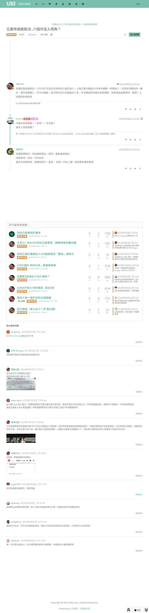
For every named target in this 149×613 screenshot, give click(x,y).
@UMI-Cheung (13, 336)
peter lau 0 (16, 400)
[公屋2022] (12, 267)
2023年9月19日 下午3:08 (128, 232)
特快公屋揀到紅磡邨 (29, 232)
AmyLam (15, 541)
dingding (15, 332)
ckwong (19, 119)
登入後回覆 (134, 34)
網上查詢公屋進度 (72, 24)
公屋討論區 (24, 3)
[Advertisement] (75, 60)
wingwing (16, 522)
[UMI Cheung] (12, 234)
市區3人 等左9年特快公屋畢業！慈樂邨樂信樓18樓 (46, 242)
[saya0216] (116, 287)
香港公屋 (15, 369)
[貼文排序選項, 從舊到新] (125, 35)
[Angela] (116, 297)
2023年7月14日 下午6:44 (128, 254)
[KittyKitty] (116, 309)
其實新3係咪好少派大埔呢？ (33, 276)
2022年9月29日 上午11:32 (38, 291)
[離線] (11, 86)
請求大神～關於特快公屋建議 (34, 297)
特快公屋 (12, 34)
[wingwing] (8, 522)
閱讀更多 (139, 342)
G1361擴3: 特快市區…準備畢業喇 (36, 265)
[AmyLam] (8, 540)
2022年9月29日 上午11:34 (128, 276)
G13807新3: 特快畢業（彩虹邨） (36, 287)
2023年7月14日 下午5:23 (38, 257)
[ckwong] (116, 276)
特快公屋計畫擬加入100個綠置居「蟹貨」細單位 (45, 253)
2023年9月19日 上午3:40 (38, 236)
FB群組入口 (57, 24)
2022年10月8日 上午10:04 (38, 269)
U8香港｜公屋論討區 (80, 608)
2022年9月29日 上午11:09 (47, 301)
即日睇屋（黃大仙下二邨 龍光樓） (37, 309)
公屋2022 (20, 84)
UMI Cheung (17, 351)
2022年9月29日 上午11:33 (38, 280)
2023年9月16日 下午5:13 (38, 246)
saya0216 (16, 484)
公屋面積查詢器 (90, 24)
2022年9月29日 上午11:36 (128, 288)
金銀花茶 (19, 149)
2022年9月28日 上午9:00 (38, 312)
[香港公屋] (12, 244)
